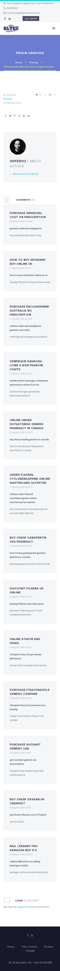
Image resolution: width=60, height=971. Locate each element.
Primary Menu (54, 28)
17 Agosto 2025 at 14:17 (21, 432)
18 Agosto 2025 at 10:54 (21, 854)
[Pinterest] (14, 115)
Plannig (7, 98)
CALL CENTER (31, 18)
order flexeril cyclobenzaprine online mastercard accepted (30, 478)
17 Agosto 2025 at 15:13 (21, 487)
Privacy (10, 947)
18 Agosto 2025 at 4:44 (20, 647)
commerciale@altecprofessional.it (23, 12)
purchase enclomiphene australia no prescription (29, 310)
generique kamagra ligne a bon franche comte (26, 365)
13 (40, 94)
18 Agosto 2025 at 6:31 (20, 752)
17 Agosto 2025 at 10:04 (21, 318)
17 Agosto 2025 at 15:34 (21, 545)
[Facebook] (5, 18)
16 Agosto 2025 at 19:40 (21, 221)
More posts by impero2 (25, 173)
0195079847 (12, 8)
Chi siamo (48, 947)
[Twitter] (10, 115)
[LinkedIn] (9, 18)
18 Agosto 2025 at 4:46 (20, 698)
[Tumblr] (19, 115)
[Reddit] (28, 115)
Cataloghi (30, 951)
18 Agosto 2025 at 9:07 (20, 807)
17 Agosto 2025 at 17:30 (21, 596)
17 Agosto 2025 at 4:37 (20, 268)
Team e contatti (29, 947)
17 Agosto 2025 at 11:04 (21, 373)
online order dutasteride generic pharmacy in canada (27, 424)
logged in (22, 906)
